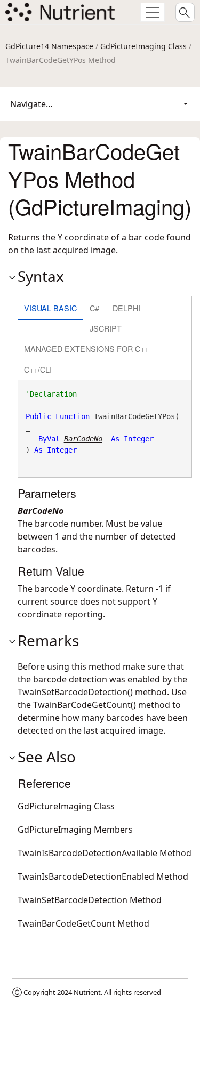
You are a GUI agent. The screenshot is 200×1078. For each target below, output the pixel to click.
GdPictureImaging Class (143, 46)
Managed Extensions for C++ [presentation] (86, 348)
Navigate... (31, 104)
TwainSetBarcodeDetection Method (90, 900)
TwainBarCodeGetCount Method (83, 923)
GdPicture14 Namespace (49, 46)
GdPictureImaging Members (75, 829)
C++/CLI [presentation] (38, 369)
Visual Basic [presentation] (50, 307)
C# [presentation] (94, 307)
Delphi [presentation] (126, 307)
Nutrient (87, 992)
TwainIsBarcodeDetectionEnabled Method (103, 876)
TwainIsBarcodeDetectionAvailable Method (104, 853)
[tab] (50, 309)
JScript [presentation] (106, 328)
